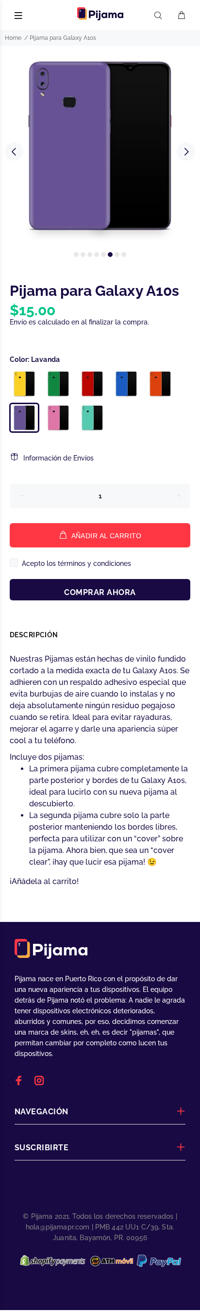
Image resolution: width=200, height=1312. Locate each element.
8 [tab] (123, 254)
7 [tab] (117, 254)
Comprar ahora (99, 592)
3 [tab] (89, 254)
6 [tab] (110, 254)
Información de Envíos (58, 458)
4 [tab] (96, 254)
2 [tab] (83, 254)
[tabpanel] (100, 146)
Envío (18, 322)
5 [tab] (103, 254)
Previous (14, 151)
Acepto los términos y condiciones (76, 563)
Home (13, 37)
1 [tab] (76, 254)
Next (186, 151)
